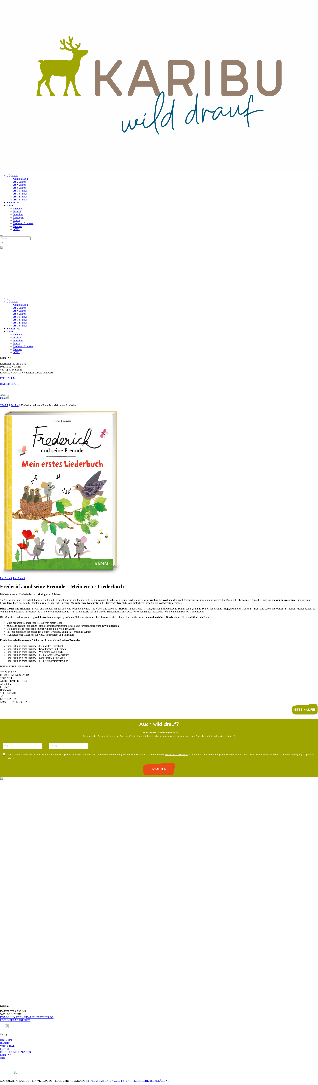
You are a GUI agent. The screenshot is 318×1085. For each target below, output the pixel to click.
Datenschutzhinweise (176, 754)
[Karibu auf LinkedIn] (10, 397)
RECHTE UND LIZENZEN (15, 1052)
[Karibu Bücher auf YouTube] (7, 397)
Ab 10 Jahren (20, 190)
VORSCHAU (7, 1046)
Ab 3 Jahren (19, 181)
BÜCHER (12, 175)
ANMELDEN (159, 769)
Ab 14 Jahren (20, 196)
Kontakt (17, 226)
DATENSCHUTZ (10, 383)
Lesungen (18, 217)
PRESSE (5, 1049)
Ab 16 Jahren (20, 199)
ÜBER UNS (6, 1040)
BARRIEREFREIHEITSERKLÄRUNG (148, 1080)
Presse (16, 220)
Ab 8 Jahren (19, 187)
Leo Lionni (6, 578)
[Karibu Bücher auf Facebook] (4, 397)
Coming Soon (20, 178)
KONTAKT (6, 1055)
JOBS (16, 229)
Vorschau (18, 214)
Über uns (18, 208)
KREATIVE (13, 202)
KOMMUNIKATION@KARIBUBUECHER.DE (26, 1017)
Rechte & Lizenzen (23, 223)
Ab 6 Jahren (19, 184)
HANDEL (5, 1043)
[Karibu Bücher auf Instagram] (1, 397)
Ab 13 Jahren (20, 193)
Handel (17, 211)
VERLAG (12, 205)
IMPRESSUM (7, 378)
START (11, 298)
